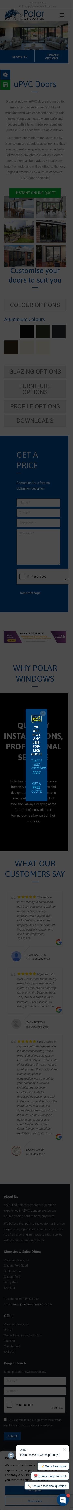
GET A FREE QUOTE (36, 787)
